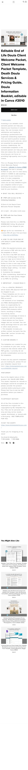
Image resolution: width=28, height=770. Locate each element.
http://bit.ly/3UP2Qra (10, 235)
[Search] (23, 1)
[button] (2, 39)
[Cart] (26, 2)
